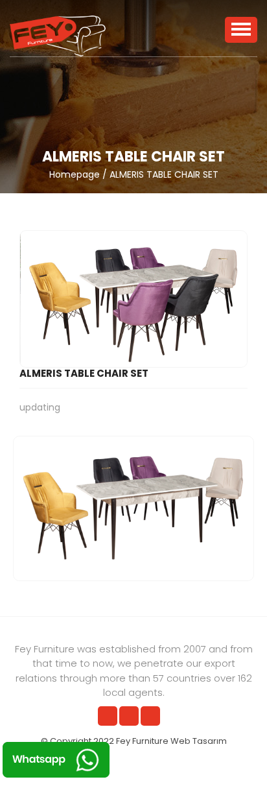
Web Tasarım (198, 741)
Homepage (74, 174)
